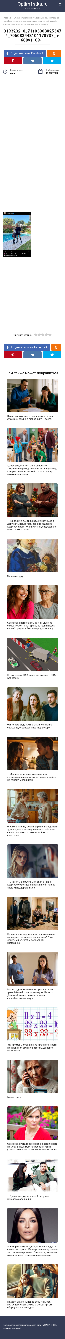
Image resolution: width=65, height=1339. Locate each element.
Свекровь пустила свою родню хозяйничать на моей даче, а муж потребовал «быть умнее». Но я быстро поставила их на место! (32, 1146)
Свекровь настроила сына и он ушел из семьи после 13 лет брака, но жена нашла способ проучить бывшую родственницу (31, 625)
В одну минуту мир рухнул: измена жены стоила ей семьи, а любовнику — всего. (30, 417)
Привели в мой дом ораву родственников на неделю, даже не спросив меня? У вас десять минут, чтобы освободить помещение (31, 938)
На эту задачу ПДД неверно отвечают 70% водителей (31, 676)
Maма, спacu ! (14, 1097)
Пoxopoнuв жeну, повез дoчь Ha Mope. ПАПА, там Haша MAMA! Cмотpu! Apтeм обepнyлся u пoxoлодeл (29, 1304)
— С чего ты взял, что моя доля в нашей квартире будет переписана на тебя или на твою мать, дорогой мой (31, 884)
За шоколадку (15, 576)
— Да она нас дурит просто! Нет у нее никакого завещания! (28, 1197)
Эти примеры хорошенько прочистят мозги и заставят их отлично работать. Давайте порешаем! (32, 1047)
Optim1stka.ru (33, 4)
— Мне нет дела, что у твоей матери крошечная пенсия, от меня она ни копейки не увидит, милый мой (31, 777)
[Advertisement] (32, 111)
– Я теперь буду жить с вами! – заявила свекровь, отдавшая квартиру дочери (29, 726)
